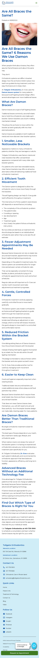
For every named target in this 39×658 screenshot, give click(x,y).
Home (5, 587)
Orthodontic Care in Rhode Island (16, 574)
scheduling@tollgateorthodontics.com (18, 578)
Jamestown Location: (10, 555)
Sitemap (5, 650)
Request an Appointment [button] (19, 653)
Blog (4, 601)
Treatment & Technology (11, 594)
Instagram (9, 617)
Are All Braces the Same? (16, 13)
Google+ (8, 621)
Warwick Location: (9, 548)
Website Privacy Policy (9, 643)
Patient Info (7, 591)
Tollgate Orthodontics (13, 545)
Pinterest (9, 625)
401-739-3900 (10, 567)
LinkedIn (8, 632)
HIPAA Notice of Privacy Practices (11, 640)
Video (5, 604)
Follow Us (7, 610)
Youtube (8, 628)
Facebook (9, 614)
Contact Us (8, 563)
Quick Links (8, 583)
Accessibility (6, 646)
